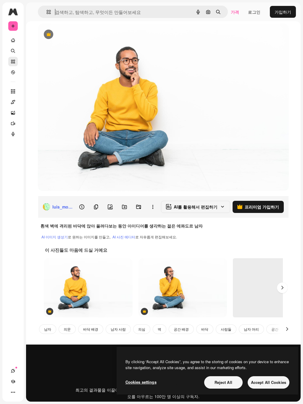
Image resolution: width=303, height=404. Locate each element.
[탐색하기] (13, 72)
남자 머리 (251, 329)
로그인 (254, 12)
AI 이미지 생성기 (54, 236)
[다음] (282, 287)
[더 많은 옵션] (153, 207)
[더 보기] (13, 392)
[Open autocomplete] (46, 12)
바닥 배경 (90, 329)
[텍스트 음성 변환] (13, 134)
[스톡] (13, 61)
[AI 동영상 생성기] (13, 123)
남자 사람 (118, 329)
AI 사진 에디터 (123, 236)
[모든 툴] (13, 91)
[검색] (13, 51)
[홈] (13, 40)
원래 (71, 35)
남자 (47, 329)
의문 (67, 329)
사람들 (226, 329)
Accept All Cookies (268, 382)
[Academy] (13, 381)
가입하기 (283, 12)
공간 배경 (181, 329)
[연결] (13, 371)
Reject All (223, 382)
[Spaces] (13, 102)
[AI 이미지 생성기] (13, 112)
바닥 (204, 329)
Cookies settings (141, 382)
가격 (235, 12)
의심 (141, 329)
